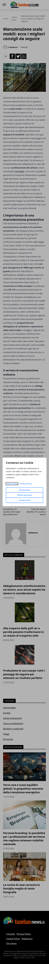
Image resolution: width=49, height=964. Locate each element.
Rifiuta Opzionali (24, 495)
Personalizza (24, 490)
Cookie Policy (12, 483)
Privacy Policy (26, 483)
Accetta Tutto (24, 500)
